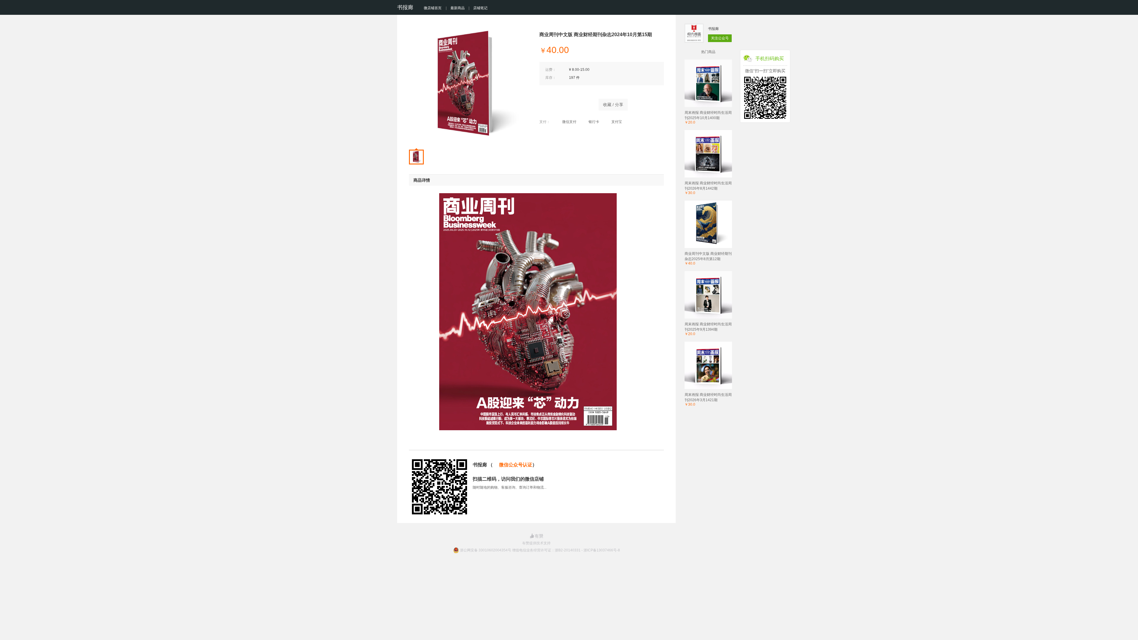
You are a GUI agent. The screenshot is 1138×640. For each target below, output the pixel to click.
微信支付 (569, 122)
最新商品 (457, 8)
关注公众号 (720, 38)
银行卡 (594, 122)
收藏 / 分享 (613, 104)
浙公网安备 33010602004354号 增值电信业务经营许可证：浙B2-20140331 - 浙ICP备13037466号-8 (540, 550)
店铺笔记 (480, 8)
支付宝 (616, 122)
